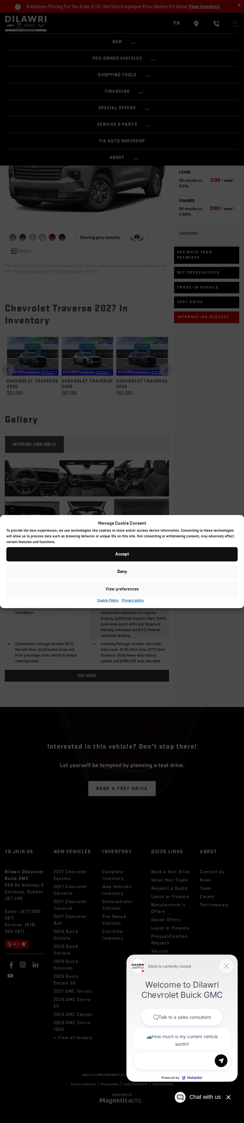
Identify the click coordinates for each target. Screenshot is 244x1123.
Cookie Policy (108, 600)
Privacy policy (133, 600)
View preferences (122, 589)
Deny (122, 571)
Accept (122, 554)
